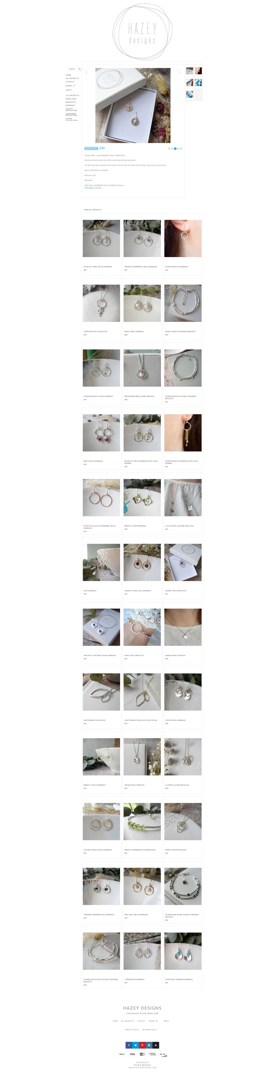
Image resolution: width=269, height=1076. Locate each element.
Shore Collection (72, 119)
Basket (69, 86)
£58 (166, 920)
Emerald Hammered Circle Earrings (140, 267)
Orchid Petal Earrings (175, 720)
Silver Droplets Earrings (176, 267)
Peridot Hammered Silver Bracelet (140, 850)
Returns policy (149, 1030)
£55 (125, 659)
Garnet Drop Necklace (175, 591)
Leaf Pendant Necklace (94, 720)
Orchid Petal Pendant (134, 785)
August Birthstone (71, 109)
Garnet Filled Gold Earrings (137, 591)
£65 (166, 402)
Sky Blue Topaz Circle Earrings (98, 267)
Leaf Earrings (90, 591)
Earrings (70, 105)
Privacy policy (132, 1030)
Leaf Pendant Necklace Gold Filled (140, 720)
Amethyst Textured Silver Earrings (100, 655)
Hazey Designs (142, 1008)
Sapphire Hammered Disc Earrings (99, 915)
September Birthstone (71, 114)
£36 (85, 918)
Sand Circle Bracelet (134, 655)
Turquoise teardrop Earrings (179, 979)
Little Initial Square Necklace (179, 526)
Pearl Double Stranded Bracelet (180, 331)
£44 (166, 270)
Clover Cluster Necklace (177, 785)
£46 (125, 594)
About (69, 90)
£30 (85, 464)
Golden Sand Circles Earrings (98, 850)
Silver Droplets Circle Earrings (98, 396)
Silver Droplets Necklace (95, 331)
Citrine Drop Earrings (134, 979)
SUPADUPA (142, 1065)
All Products (72, 78)
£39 (125, 270)
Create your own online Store (142, 1068)
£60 (166, 335)
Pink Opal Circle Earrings (136, 915)
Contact (70, 82)
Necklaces (71, 99)
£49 (166, 467)
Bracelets (71, 102)
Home (68, 75)
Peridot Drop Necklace (175, 850)
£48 (166, 723)
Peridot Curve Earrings (135, 526)
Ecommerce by (142, 1062)
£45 (166, 529)
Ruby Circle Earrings (93, 461)
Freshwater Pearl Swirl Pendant (139, 396)
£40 (125, 335)
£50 (85, 335)
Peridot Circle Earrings (95, 785)
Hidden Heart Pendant (175, 655)
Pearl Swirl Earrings (134, 331)
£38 (85, 270)
